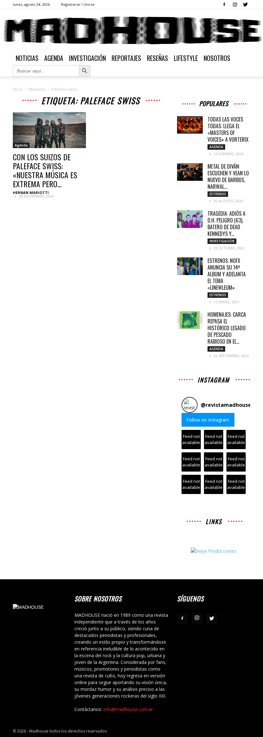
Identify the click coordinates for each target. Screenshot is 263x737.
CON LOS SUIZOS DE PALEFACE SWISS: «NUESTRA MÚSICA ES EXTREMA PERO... (45, 170)
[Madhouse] (131, 30)
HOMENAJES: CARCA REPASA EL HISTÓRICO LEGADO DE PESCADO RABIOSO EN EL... (227, 328)
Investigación (87, 58)
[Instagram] (235, 4)
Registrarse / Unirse (78, 4)
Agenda (53, 58)
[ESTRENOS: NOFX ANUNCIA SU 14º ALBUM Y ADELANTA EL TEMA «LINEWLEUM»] (190, 266)
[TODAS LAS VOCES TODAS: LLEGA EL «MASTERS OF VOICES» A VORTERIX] (190, 125)
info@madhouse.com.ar (128, 709)
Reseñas (157, 58)
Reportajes (126, 58)
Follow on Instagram (207, 420)
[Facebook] (224, 4)
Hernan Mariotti (31, 192)
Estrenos (217, 194)
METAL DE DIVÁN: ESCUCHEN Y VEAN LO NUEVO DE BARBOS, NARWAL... (228, 176)
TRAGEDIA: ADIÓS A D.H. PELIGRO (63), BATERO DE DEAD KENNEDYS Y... (226, 224)
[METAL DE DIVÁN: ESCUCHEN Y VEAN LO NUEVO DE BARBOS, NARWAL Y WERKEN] (190, 172)
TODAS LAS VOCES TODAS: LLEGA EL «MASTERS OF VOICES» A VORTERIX (228, 129)
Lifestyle (186, 58)
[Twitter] (245, 4)
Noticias (27, 58)
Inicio (17, 89)
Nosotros (217, 58)
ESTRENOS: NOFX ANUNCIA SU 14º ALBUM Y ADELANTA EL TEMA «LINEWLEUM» (227, 274)
